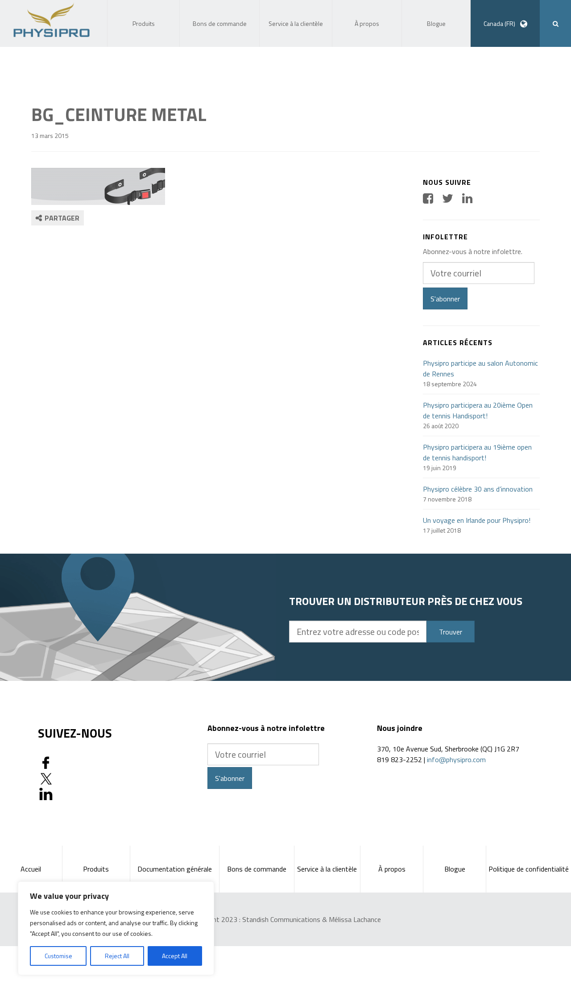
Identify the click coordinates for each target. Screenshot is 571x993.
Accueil (31, 869)
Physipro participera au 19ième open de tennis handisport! (477, 452)
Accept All (174, 955)
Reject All (117, 955)
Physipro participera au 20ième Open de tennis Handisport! (478, 410)
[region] (116, 928)
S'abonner (445, 298)
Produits (96, 869)
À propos (391, 869)
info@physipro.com (456, 759)
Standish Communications (281, 919)
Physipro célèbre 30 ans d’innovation (478, 489)
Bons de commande (256, 869)
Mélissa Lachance (355, 919)
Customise (58, 955)
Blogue (454, 869)
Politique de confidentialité (528, 869)
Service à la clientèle (327, 869)
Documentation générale (174, 869)
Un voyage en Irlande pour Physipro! (476, 520)
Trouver (450, 631)
